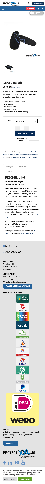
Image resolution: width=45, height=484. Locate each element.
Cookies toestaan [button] (25, 479)
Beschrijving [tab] (9, 167)
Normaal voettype (21, 157)
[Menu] (3, 8)
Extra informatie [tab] (23, 167)
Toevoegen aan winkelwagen (25, 133)
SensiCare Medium (32, 157)
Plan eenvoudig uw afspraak (18, 286)
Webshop (30, 9)
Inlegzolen (12, 154)
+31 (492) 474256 (28, 233)
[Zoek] (37, 8)
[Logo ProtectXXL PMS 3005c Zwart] (18, 4)
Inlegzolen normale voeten (22, 154)
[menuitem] (37, 8)
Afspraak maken (38, 3)
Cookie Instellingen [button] (10, 479)
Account (29, 4)
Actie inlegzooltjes (29, 152)
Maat (9, 120)
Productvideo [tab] (10, 171)
